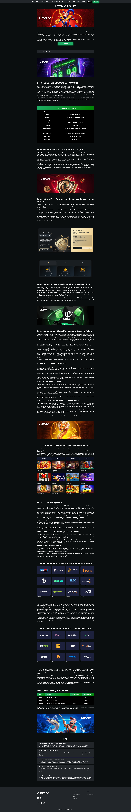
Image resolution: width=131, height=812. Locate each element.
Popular (43, 458)
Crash (72, 458)
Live (57, 458)
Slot (86, 458)
